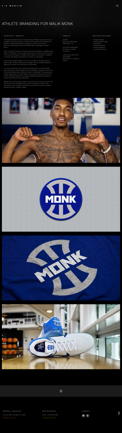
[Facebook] (87, 415)
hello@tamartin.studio (9, 417)
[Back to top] (119, 412)
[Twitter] (83, 415)
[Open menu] (117, 6)
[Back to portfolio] (61, 391)
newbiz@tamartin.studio (49, 417)
